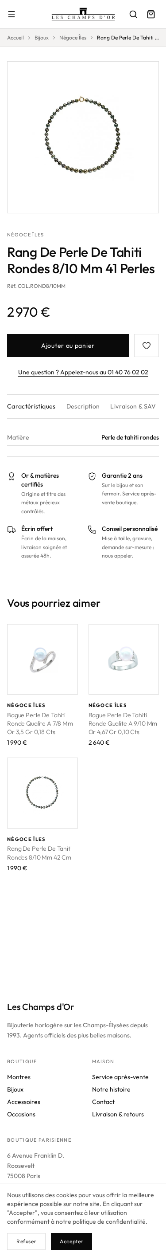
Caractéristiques (31, 406)
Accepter (71, 1241)
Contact (103, 1102)
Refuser (26, 1241)
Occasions (21, 1114)
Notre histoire (111, 1089)
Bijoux (42, 37)
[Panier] (151, 14)
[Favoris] (146, 345)
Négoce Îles (72, 37)
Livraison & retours (118, 1114)
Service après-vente (120, 1077)
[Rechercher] (133, 14)
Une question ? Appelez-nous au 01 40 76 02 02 (83, 372)
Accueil (15, 37)
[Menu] (11, 14)
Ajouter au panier (68, 346)
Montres (19, 1077)
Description (83, 406)
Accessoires (23, 1102)
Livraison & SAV (133, 406)
